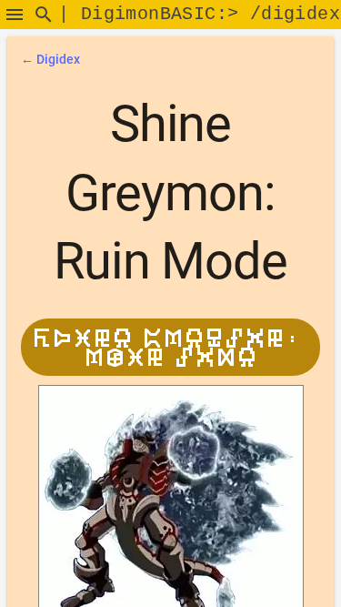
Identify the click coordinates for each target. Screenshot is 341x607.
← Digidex (50, 59)
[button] (14, 14)
